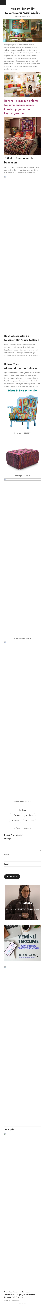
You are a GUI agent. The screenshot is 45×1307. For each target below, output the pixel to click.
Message (7, 839)
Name (6, 855)
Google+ (31, 821)
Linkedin (16, 821)
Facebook (17, 815)
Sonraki (26, 828)
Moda (6, 1300)
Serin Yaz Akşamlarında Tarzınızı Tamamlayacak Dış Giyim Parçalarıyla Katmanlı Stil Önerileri (19, 1294)
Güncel (17, 16)
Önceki (18, 828)
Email (6, 864)
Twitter (31, 815)
